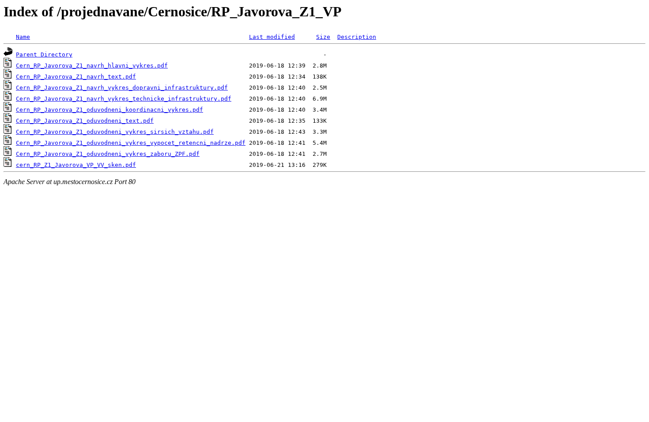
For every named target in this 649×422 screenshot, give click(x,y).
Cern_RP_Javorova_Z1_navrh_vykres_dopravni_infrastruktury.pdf (122, 87)
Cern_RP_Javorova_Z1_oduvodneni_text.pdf (85, 120)
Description (356, 37)
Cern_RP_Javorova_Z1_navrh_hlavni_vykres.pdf (92, 65)
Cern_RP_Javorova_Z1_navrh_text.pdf (76, 76)
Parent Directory (44, 54)
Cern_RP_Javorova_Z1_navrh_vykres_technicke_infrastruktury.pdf (123, 98)
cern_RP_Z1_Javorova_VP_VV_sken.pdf (76, 165)
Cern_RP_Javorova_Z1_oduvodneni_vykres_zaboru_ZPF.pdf (108, 154)
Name (23, 37)
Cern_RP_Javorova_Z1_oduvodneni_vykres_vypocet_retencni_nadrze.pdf (130, 142)
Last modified (272, 37)
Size (323, 37)
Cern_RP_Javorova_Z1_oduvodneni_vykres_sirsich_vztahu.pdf (115, 131)
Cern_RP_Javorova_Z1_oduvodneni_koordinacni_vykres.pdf (109, 109)
